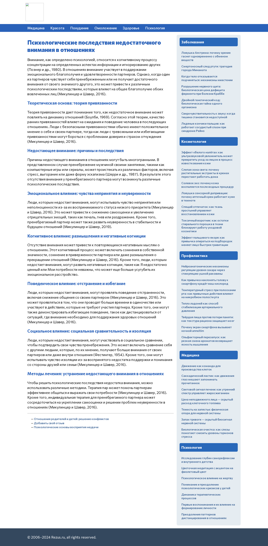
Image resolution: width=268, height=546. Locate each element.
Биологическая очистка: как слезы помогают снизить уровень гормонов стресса (207, 433)
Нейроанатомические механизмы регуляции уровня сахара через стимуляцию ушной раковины (205, 269)
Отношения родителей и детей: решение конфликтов (71, 419)
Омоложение (105, 28)
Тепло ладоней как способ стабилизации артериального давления (202, 307)
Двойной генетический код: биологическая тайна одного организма (201, 103)
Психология (155, 28)
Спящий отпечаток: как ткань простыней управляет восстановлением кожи (201, 210)
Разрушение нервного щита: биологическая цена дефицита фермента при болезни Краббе (203, 90)
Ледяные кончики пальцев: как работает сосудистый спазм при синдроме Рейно (203, 127)
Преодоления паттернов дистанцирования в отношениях (204, 516)
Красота (57, 28)
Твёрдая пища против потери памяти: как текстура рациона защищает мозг (207, 318)
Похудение (79, 28)
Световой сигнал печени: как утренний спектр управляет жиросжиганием (208, 391)
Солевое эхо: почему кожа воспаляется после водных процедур (207, 184)
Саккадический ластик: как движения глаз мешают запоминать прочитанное (207, 379)
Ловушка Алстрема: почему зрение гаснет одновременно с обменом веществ (206, 56)
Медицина (35, 28)
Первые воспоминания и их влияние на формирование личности (208, 506)
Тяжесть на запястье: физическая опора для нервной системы (204, 411)
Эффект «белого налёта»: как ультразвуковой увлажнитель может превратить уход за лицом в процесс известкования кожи (207, 157)
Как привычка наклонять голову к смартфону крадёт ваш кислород (204, 281)
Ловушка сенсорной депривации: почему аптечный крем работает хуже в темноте (208, 196)
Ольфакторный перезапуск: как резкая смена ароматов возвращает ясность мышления (207, 340)
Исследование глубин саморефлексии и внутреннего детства (208, 459)
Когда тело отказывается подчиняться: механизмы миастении (207, 78)
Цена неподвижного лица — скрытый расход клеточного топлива (207, 401)
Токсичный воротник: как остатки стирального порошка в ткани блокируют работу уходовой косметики (204, 226)
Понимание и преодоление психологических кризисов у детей (205, 486)
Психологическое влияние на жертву (207, 478)
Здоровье (131, 28)
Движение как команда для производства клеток (201, 367)
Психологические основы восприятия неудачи (66, 427)
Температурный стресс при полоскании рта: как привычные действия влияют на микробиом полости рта (208, 293)
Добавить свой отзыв (49, 423)
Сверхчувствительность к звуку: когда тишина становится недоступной (208, 115)
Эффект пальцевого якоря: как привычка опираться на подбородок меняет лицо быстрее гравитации (206, 241)
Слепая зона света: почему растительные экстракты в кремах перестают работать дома (205, 173)
